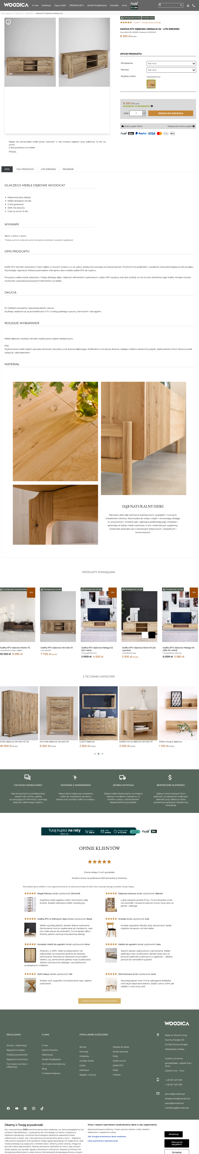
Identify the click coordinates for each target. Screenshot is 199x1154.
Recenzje (68, 169)
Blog (44, 1068)
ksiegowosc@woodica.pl (177, 1098)
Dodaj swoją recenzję (151, 22)
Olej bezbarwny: (154, 77)
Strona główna (6, 13)
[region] (99, 1130)
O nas (45, 1045)
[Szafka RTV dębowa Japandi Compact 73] (58, 616)
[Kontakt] (193, 5)
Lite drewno (48, 169)
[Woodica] (16, 4)
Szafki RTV (29, 13)
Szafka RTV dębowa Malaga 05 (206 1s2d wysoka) (178, 649)
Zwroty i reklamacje (17, 1045)
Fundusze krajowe (51, 1073)
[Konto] (188, 5)
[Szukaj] (181, 5)
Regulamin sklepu (16, 1050)
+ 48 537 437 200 (173, 1080)
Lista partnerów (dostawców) (103, 1126)
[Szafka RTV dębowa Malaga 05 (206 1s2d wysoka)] (180, 616)
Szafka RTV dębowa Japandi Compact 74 (137, 649)
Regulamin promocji (17, 1059)
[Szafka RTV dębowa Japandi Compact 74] (139, 616)
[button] (8, 22)
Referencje (47, 1054)
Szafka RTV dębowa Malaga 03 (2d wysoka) (97, 649)
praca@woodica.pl (174, 1103)
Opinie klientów (50, 1050)
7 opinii (136, 22)
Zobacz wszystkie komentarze (99, 1001)
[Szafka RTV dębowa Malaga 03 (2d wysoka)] (99, 616)
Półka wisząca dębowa (91, 741)
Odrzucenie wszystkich (177, 1129)
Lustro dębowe (7, 741)
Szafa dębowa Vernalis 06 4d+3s (175, 741)
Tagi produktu (25, 169)
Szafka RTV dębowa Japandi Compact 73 (55, 649)
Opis (7, 169)
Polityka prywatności (17, 1054)
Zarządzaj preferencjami (177, 1139)
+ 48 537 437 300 (173, 1084)
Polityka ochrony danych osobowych (61, 1146)
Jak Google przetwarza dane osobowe (107, 1122)
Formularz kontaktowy (53, 1064)
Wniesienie (127, 63)
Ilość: (126, 113)
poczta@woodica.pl (175, 1094)
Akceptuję (174, 1120)
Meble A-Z (19, 13)
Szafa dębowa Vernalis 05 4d (133, 741)
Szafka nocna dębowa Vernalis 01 (56, 741)
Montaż (125, 69)
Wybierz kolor (128, 76)
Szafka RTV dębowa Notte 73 (15, 647)
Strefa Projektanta (51, 1059)
